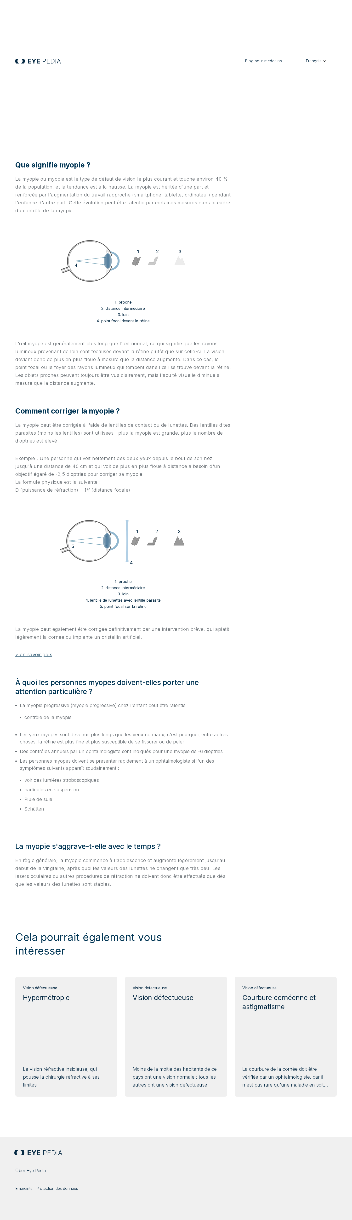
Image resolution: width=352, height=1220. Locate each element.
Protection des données (57, 1188)
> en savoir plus (33, 654)
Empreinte (24, 1188)
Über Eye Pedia (30, 1170)
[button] (316, 61)
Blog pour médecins (263, 60)
